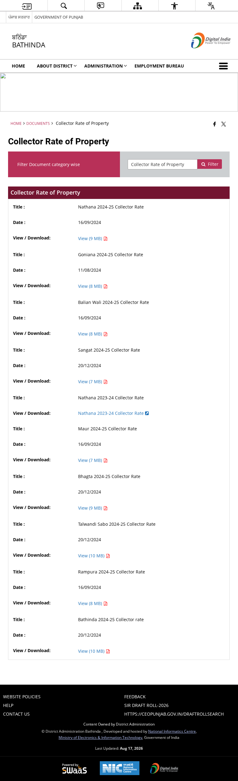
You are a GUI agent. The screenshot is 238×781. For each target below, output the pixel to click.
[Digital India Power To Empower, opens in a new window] (164, 769)
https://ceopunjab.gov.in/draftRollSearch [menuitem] (174, 714)
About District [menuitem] (55, 66)
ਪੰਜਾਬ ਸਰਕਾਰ (19, 17)
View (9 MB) (90, 238)
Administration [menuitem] (103, 66)
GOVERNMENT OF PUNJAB (58, 17)
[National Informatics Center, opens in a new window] (119, 769)
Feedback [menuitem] (135, 697)
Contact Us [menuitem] (16, 714)
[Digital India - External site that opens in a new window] (203, 53)
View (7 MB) (90, 381)
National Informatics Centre (172, 731)
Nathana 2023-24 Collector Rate (111, 413)
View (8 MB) (90, 286)
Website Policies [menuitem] (22, 697)
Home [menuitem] (18, 66)
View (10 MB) (92, 556)
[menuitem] (27, 5)
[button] (224, 65)
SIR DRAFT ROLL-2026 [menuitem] (146, 705)
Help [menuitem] (8, 705)
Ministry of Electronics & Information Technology (100, 737)
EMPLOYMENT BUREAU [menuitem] (159, 66)
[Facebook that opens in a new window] (214, 123)
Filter (213, 164)
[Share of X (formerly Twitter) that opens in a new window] (223, 123)
